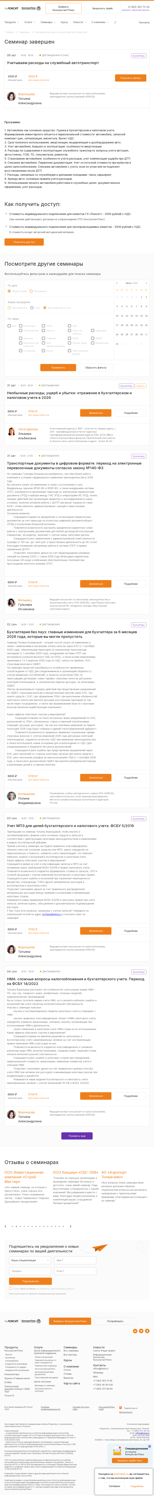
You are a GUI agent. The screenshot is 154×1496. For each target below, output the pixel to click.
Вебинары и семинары (45, 1385)
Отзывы (68, 1374)
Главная (9, 32)
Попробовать (115, 1321)
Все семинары (71, 1350)
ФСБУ (75, 338)
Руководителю (31, 330)
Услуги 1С (9, 1395)
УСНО (49, 326)
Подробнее (137, 1486)
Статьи (67, 1369)
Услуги (28, 22)
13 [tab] (59, 1226)
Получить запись (130, 77)
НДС (74, 326)
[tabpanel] (28, 1195)
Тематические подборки (46, 1366)
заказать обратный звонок (135, 10)
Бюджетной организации (16, 1364)
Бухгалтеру (29, 326)
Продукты (10, 22)
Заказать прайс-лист (130, 1460)
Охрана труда (79, 343)
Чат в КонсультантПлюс (45, 1369)
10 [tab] (47, 1226)
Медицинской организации (17, 1370)
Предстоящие (19, 291)
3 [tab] (20, 1226)
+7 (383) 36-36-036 (103, 1384)
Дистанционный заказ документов (44, 1373)
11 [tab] (51, 1226)
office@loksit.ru (100, 1368)
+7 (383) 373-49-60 (103, 1388)
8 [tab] (39, 1226)
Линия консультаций (44, 1357)
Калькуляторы (12, 1374)
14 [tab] (63, 1226)
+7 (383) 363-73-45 (102, 1380)
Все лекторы (70, 1354)
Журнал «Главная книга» (17, 1378)
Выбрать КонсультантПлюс (63, 8)
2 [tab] (16, 1226)
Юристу (50, 330)
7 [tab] (36, 1226)
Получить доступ (24, 242)
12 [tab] (55, 1226)
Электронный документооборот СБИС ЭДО (17, 1389)
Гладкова (51, 338)
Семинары (46, 22)
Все (14, 326)
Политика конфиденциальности (50, 1408)
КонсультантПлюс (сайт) (107, 1408)
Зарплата (28, 338)
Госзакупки (29, 350)
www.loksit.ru (121, 1474)
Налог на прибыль (77, 332)
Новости (78, 22)
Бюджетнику (102, 343)
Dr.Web (8, 1382)
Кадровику (101, 330)
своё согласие (27, 1288)
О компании (98, 22)
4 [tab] (24, 1226)
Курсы (64, 22)
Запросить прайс (102, 8)
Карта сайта (72, 1383)
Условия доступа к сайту (81, 1408)
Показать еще (77, 1135)
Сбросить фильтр (95, 367)
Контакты (144, 22)
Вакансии (68, 1378)
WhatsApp (98, 1372)
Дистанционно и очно (59, 308)
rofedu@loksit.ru (52, 914)
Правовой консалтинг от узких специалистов (45, 1361)
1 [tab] (12, 1226)
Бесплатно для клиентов (31, 344)
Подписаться (30, 1281)
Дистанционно (19, 308)
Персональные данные (80, 352)
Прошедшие (40, 291)
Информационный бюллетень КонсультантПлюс (102, 1357)
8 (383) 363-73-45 (138, 6)
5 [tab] (28, 1226)
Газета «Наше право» (104, 1350)
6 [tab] (32, 1226)
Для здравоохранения (55, 344)
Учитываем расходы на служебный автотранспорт (61, 32)
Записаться (96, 412)
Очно (37, 308)
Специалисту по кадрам (15, 1367)
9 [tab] (43, 1226)
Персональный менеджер (46, 1377)
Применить (58, 367)
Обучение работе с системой (43, 1389)
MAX (95, 1376)
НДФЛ (99, 338)
